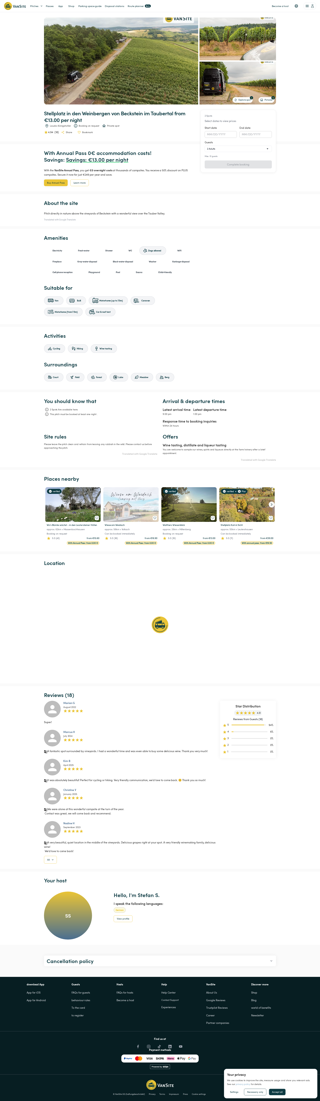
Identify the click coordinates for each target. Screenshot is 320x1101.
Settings (234, 1092)
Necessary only (255, 1092)
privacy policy (243, 1084)
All (48, 859)
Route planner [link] (139, 6)
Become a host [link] (280, 6)
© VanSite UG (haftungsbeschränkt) (129, 1094)
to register (78, 1015)
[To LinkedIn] (169, 1046)
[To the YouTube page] (180, 1046)
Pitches (34, 6)
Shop (254, 992)
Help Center (168, 992)
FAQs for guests (81, 992)
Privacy (152, 1094)
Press (185, 1094)
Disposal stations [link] (114, 6)
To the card (78, 1008)
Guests (209, 142)
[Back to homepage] (15, 6)
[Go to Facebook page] (137, 1046)
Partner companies (217, 1023)
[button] (296, 6)
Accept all (277, 1092)
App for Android (36, 1000)
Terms (162, 1094)
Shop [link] (71, 6)
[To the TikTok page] (159, 1046)
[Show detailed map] (160, 624)
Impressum (174, 1094)
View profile (123, 918)
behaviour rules (81, 1000)
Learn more (80, 182)
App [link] (60, 6)
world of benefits (261, 1008)
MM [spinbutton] (209, 134)
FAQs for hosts (124, 992)
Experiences (168, 1007)
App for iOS (33, 992)
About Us (211, 992)
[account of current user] (310, 5)
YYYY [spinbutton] (222, 134)
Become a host (125, 1000)
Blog (254, 1000)
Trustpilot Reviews (217, 1008)
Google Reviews (215, 1000)
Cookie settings (199, 1094)
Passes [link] (50, 6)
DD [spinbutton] (215, 134)
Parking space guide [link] (90, 6)
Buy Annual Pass (56, 182)
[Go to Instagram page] (148, 1046)
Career (210, 1015)
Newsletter (257, 1015)
